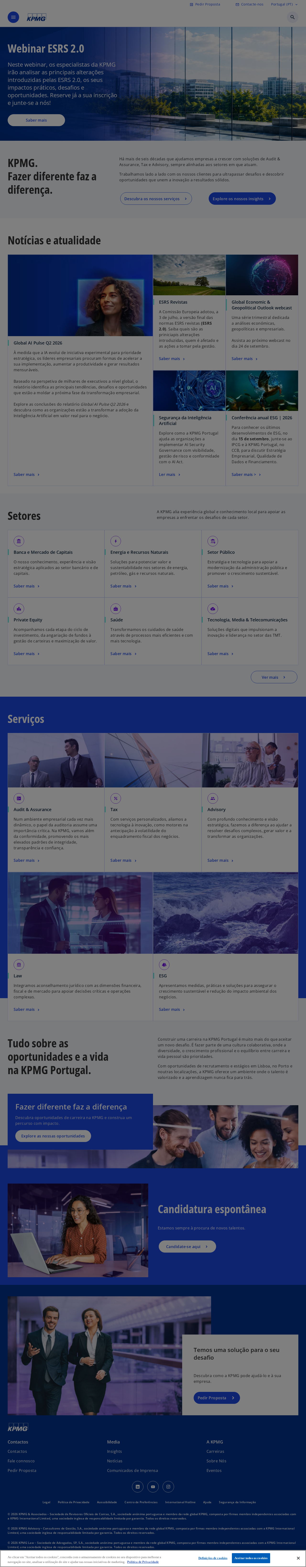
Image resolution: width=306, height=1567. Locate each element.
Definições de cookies (213, 1558)
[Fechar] (298, 1558)
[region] (153, 1558)
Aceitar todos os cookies (251, 1558)
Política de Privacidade (143, 1562)
